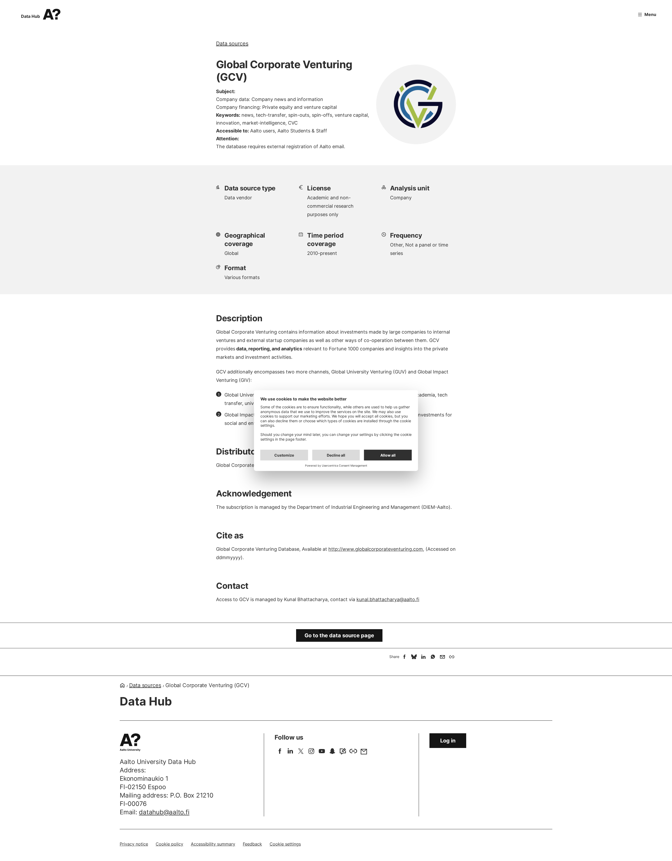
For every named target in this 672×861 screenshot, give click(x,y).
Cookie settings (285, 844)
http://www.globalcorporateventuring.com (375, 549)
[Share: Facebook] (404, 657)
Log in (447, 740)
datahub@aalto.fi (164, 812)
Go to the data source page (339, 635)
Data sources (232, 43)
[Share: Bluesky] (414, 657)
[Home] (122, 685)
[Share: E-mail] (442, 657)
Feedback (252, 844)
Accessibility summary (213, 844)
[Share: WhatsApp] (433, 657)
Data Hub (30, 16)
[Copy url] (452, 657)
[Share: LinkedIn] (423, 657)
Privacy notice (134, 844)
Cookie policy (169, 844)
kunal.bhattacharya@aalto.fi (387, 599)
